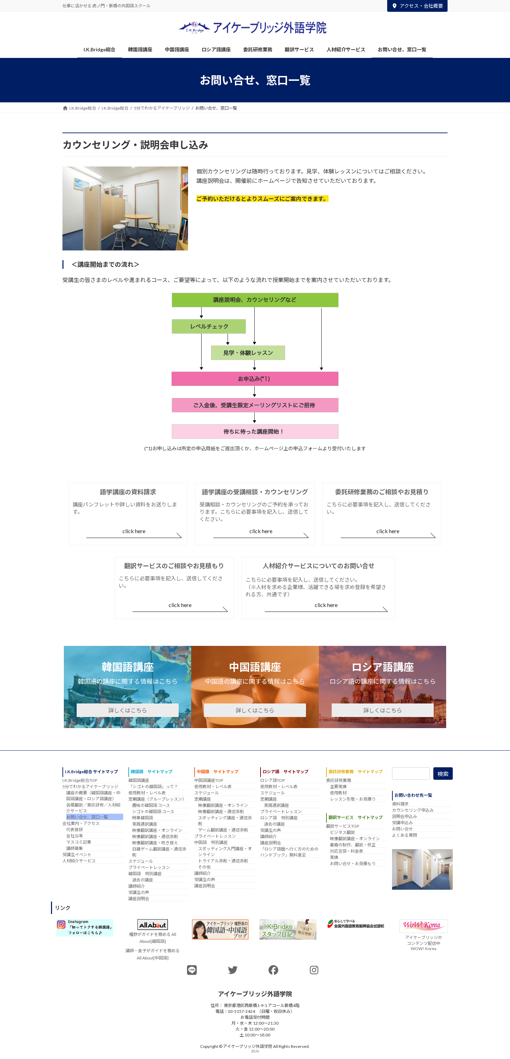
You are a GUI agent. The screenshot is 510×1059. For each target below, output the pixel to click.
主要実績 (338, 786)
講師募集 (74, 848)
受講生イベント (77, 854)
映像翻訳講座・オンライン (157, 830)
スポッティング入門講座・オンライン (225, 851)
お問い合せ (402, 828)
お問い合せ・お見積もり (353, 863)
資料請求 (400, 803)
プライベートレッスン (149, 867)
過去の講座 (142, 879)
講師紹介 (136, 886)
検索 (443, 773)
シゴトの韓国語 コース (153, 811)
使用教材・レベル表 (147, 792)
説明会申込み (404, 816)
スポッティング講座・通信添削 (225, 820)
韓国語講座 (138, 780)
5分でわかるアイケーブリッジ (90, 786)
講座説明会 (138, 898)
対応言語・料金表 (346, 851)
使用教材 (338, 792)
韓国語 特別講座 (145, 873)
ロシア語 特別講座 (279, 817)
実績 (334, 857)
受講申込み (402, 822)
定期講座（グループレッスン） (157, 799)
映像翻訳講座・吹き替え (155, 842)
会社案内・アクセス (81, 823)
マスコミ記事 (78, 842)
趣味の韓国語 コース (151, 805)
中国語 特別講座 (211, 842)
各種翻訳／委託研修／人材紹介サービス (93, 807)
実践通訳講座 (144, 824)
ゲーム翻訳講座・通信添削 (223, 829)
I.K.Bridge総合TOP (79, 780)
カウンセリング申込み (413, 810)
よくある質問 (404, 835)
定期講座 (202, 799)
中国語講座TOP (208, 780)
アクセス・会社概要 (421, 6)
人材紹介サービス (79, 860)
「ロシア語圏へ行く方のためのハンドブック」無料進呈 (289, 851)
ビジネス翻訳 (342, 832)
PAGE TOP (492, 1020)
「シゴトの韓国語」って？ (153, 786)
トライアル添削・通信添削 (223, 860)
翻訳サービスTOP (342, 826)
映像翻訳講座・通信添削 (155, 836)
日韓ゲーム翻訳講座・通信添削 (159, 851)
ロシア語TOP (272, 780)
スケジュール (140, 861)
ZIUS (255, 1051)
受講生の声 (138, 892)
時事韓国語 (142, 817)
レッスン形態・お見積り (353, 799)
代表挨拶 (74, 829)
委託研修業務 (338, 780)
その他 (204, 867)
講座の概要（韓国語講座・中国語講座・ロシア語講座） (93, 795)
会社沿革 (74, 835)
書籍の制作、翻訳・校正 (353, 845)
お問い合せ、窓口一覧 (87, 817)
